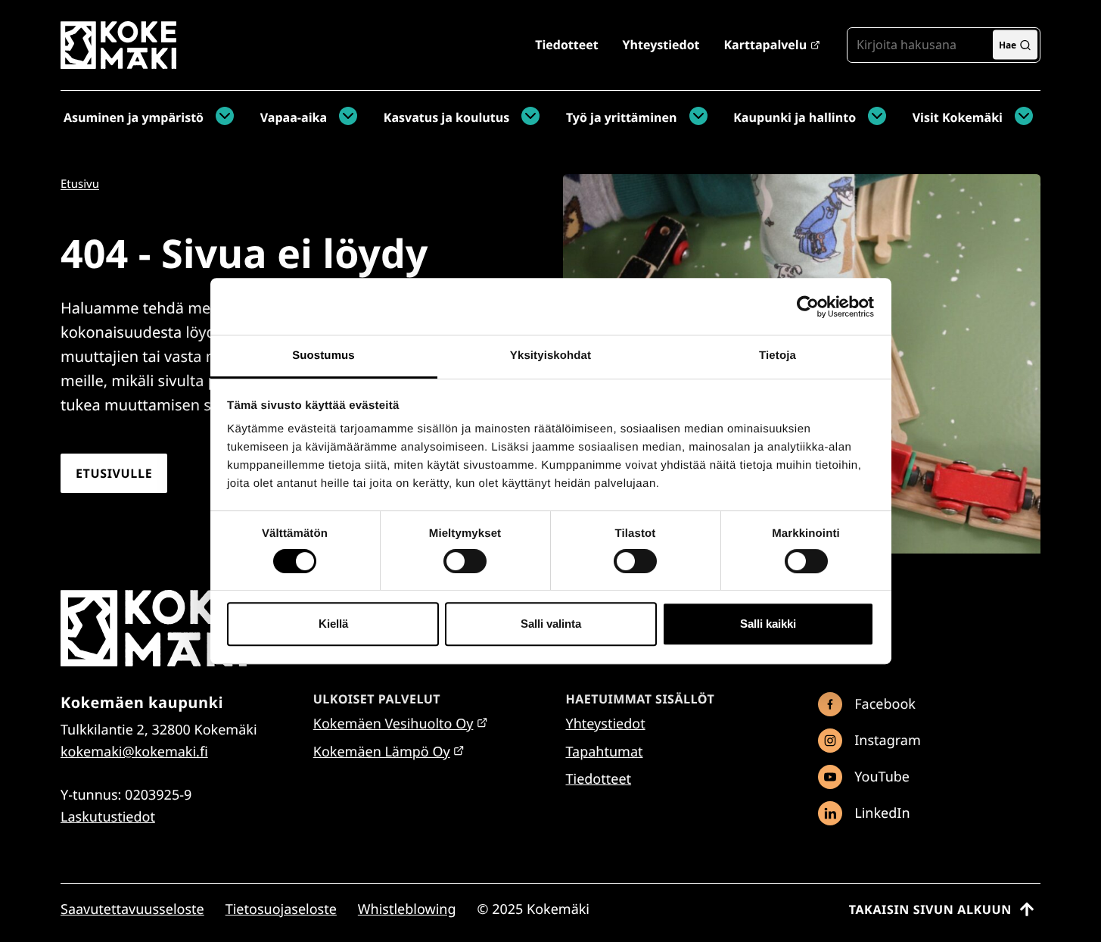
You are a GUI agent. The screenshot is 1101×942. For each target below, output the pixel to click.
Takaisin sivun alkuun (930, 909)
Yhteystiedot (661, 44)
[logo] (118, 63)
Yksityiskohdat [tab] (550, 355)
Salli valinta (551, 623)
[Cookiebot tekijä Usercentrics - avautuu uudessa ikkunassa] (808, 306)
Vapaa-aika (293, 117)
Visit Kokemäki (958, 117)
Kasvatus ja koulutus (446, 117)
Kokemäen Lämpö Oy (381, 752)
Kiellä (333, 623)
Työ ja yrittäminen (621, 117)
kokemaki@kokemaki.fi (134, 752)
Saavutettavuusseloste (132, 909)
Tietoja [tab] (777, 355)
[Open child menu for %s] (221, 117)
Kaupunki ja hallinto (794, 117)
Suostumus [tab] (323, 355)
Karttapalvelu (765, 44)
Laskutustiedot (108, 817)
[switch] (465, 561)
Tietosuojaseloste (281, 909)
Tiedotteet (566, 44)
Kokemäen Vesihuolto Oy (393, 724)
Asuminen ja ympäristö (134, 117)
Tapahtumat (604, 752)
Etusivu (80, 184)
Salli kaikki (768, 623)
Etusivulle (114, 473)
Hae (1007, 44)
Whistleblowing (407, 909)
